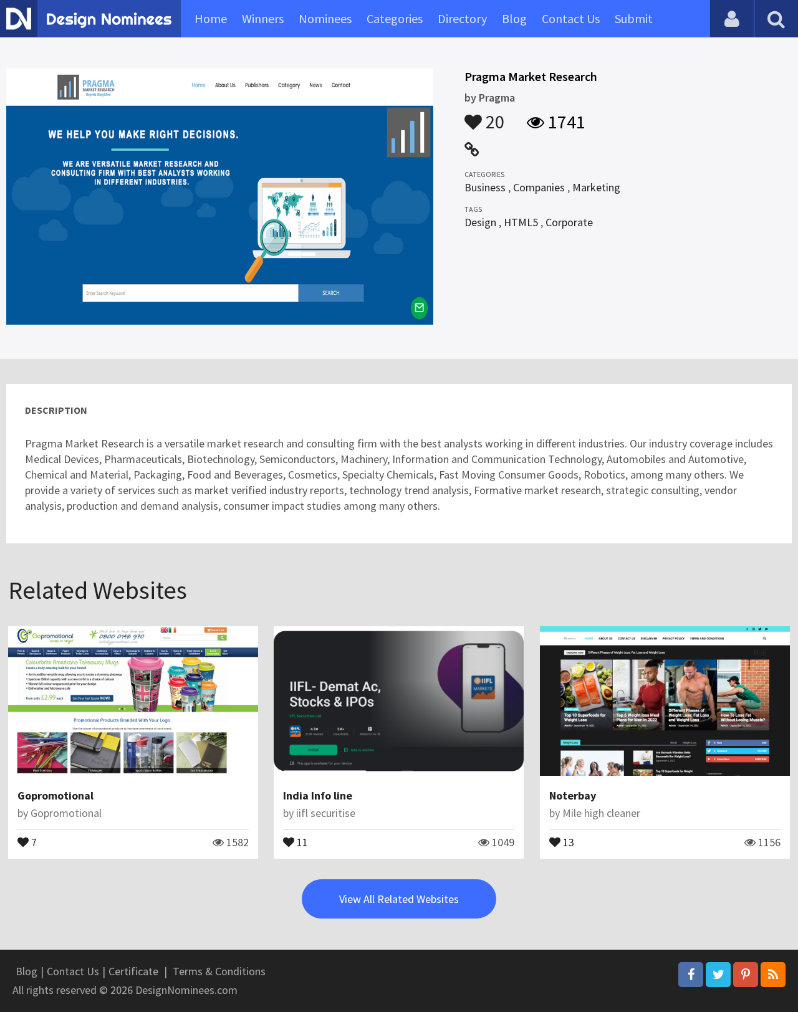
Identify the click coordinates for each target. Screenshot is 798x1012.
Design (480, 222)
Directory (462, 18)
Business (485, 187)
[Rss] (773, 974)
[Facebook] (690, 974)
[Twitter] (718, 974)
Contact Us (571, 18)
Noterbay (572, 795)
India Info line (317, 795)
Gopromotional (55, 795)
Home (211, 18)
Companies (539, 187)
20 (493, 116)
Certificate (133, 971)
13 (567, 841)
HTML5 (521, 222)
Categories (395, 18)
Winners (263, 18)
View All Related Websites (399, 899)
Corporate (569, 222)
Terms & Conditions (219, 971)
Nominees (325, 18)
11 (301, 841)
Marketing (596, 187)
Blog (514, 18)
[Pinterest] (745, 974)
